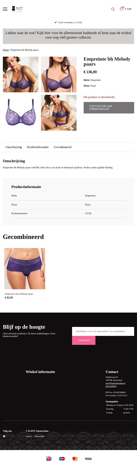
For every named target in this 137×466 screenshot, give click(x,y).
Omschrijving (13, 147)
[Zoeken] (112, 9)
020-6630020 (111, 386)
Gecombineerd (62, 147)
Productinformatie (38, 147)
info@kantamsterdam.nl (115, 383)
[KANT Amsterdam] (17, 9)
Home (6, 50)
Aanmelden (84, 340)
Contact (29, 436)
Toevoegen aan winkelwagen (100, 107)
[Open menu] (5, 9)
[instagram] (4, 437)
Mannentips (39, 436)
